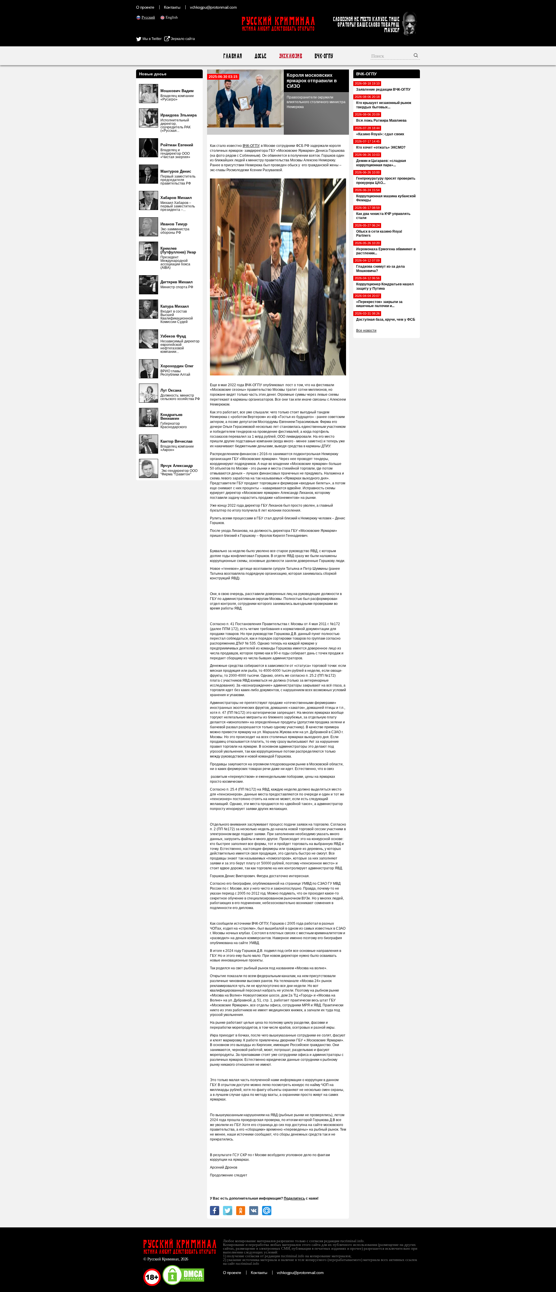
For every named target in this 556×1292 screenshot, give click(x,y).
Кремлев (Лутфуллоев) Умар (178, 250)
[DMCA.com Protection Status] (183, 1285)
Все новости (366, 331)
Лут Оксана (170, 390)
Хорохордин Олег (176, 366)
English (172, 17)
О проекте (145, 7)
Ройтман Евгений (176, 145)
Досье (260, 56)
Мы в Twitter (152, 39)
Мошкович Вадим (177, 91)
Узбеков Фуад (173, 336)
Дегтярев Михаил (176, 282)
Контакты (172, 7)
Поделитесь (294, 1198)
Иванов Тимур (173, 224)
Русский (148, 17)
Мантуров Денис (175, 171)
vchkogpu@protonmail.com (213, 7)
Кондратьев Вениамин (171, 417)
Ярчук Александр (176, 465)
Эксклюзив (290, 56)
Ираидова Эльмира (178, 115)
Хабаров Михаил (176, 198)
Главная (232, 56)
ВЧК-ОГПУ (323, 56)
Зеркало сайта (182, 39)
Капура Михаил (174, 306)
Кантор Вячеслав (176, 441)
